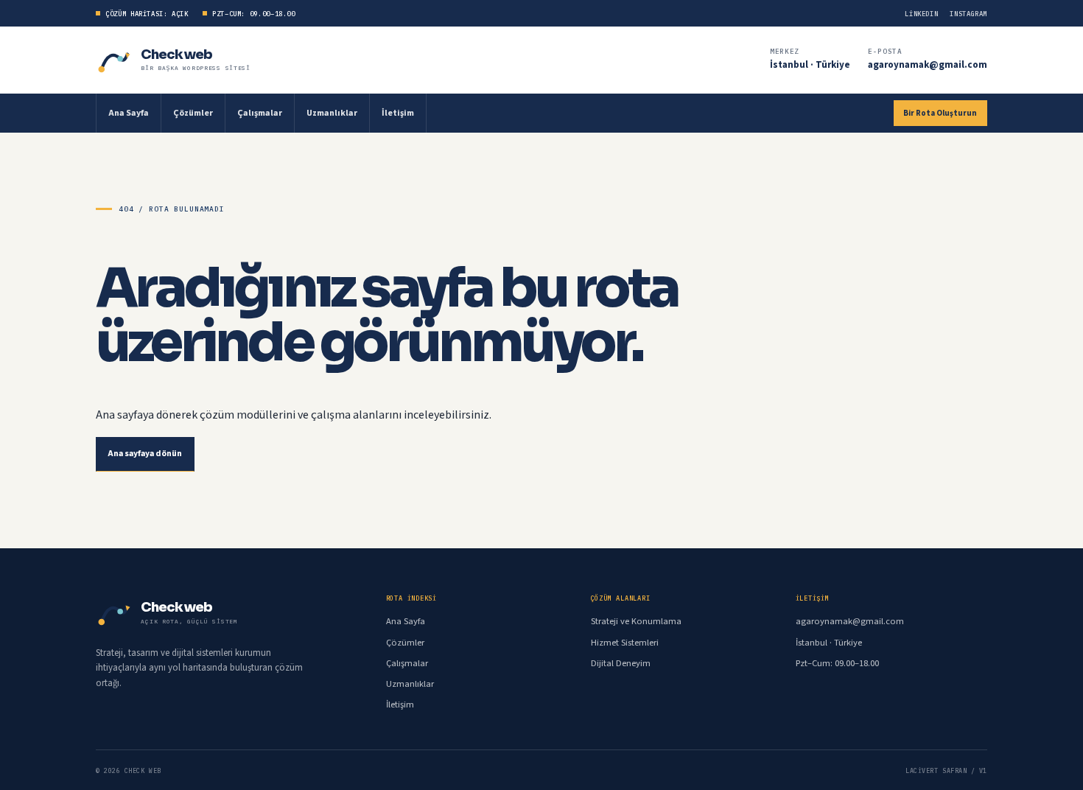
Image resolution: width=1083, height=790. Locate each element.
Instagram (968, 14)
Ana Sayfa (128, 113)
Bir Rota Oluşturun (940, 113)
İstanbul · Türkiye (810, 64)
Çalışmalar (259, 113)
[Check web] (114, 60)
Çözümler (193, 113)
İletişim (398, 113)
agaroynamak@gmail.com (927, 64)
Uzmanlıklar (331, 113)
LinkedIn (921, 14)
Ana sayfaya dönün (145, 453)
